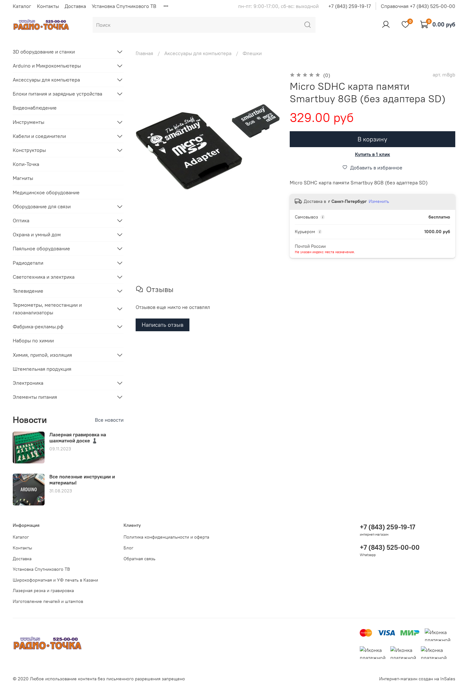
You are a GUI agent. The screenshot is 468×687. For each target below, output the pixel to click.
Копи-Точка (26, 164)
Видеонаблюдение (35, 107)
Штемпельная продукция (42, 369)
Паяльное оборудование (41, 248)
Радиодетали (28, 263)
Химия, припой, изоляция (42, 355)
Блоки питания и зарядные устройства (57, 93)
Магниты (23, 178)
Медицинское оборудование (46, 192)
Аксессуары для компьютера (197, 53)
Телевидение (28, 291)
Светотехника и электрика (43, 277)
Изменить (379, 201)
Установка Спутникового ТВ (124, 6)
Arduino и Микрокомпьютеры (47, 65)
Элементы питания (35, 397)
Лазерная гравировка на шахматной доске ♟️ (77, 437)
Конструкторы (29, 150)
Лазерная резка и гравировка (43, 590)
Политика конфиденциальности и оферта (166, 537)
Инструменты (28, 122)
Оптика (21, 220)
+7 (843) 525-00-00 (390, 547)
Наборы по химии (33, 340)
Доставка (75, 6)
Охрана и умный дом (37, 234)
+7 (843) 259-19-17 (349, 6)
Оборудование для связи (42, 206)
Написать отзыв (162, 324)
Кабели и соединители (39, 136)
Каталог (22, 6)
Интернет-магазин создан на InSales (417, 679)
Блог (128, 548)
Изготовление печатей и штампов (48, 601)
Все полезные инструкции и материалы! (82, 479)
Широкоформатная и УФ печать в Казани (55, 580)
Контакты (48, 6)
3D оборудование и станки (44, 51)
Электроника (28, 383)
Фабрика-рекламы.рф (38, 326)
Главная (144, 53)
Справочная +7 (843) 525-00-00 (418, 6)
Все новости (109, 420)
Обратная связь (139, 559)
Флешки (252, 53)
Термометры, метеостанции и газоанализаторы (47, 309)
